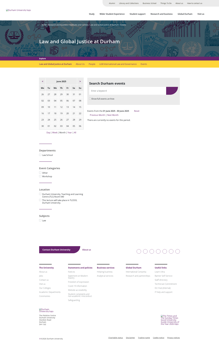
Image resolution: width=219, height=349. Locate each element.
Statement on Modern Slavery (78, 276)
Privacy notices (173, 337)
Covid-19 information (77, 286)
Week (54, 133)
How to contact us (194, 3)
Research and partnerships (138, 275)
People (92, 64)
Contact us (44, 279)
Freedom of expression (78, 282)
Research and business (162, 14)
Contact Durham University (56, 249)
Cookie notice (158, 337)
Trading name (144, 337)
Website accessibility (77, 290)
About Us (80, 64)
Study (92, 14)
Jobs (41, 275)
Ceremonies (44, 296)
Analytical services (105, 275)
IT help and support (163, 292)
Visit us (200, 14)
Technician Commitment (166, 284)
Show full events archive (102, 99)
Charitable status (115, 337)
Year (70, 133)
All (75, 133)
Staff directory (161, 279)
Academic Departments (49, 292)
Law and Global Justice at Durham (104, 25)
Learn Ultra (160, 271)
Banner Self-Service (163, 275)
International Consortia (136, 271)
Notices (71, 271)
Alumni (112, 3)
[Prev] (42, 81)
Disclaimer (130, 337)
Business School (149, 3)
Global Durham (185, 14)
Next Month (113, 115)
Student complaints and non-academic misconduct (80, 295)
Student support (137, 14)
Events (123, 25)
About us (179, 3)
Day (48, 133)
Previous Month (97, 115)
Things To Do (165, 3)
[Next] (80, 81)
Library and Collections (129, 3)
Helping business (104, 271)
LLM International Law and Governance (118, 64)
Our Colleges (45, 288)
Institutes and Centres (78, 25)
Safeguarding (74, 300)
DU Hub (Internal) (162, 288)
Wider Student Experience (112, 14)
